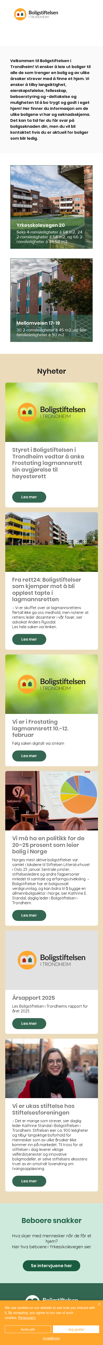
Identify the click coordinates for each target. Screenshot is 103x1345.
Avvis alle (28, 1329)
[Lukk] (96, 1307)
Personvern (27, 1317)
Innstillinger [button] (51, 1338)
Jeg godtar (76, 1329)
